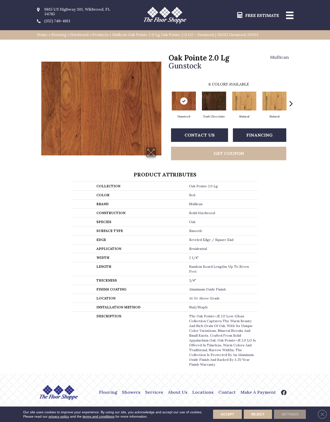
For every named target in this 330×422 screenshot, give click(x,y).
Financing (259, 135)
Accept (227, 414)
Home (42, 34)
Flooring (58, 34)
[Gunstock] (184, 101)
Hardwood (79, 34)
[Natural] (244, 101)
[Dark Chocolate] (214, 101)
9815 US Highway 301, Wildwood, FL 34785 (77, 11)
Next (291, 96)
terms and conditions (99, 416)
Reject (258, 414)
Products (100, 34)
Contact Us (200, 135)
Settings (289, 414)
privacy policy (59, 416)
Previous (166, 96)
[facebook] (284, 393)
